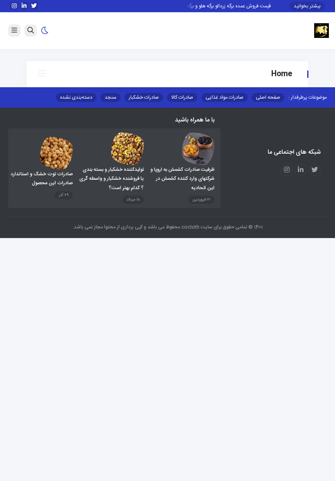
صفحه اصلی (268, 97)
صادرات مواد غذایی (224, 97)
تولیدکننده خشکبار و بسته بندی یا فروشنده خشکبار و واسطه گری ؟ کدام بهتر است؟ (111, 178)
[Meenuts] (321, 31)
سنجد (110, 97)
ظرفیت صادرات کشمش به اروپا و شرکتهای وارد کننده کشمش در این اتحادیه (182, 178)
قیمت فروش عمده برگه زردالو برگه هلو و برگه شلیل (224, 6)
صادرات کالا (182, 97)
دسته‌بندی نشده (76, 97)
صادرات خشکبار (144, 97)
